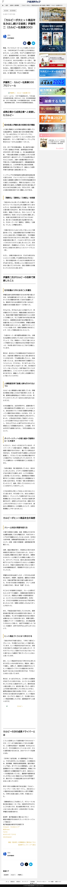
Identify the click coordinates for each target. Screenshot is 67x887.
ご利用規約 (32, 881)
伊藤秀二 (20, 874)
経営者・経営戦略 (10, 10)
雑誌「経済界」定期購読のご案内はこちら (22, 842)
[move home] (2, 5)
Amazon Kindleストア (11, 827)
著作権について (33, 883)
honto (5, 832)
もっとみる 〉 (60, 148)
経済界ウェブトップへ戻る (27, 845)
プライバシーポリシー (42, 881)
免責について (58, 881)
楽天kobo (6, 829)
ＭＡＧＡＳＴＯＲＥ (9, 834)
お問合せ (18, 881)
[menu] (3, 1)
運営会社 (13, 881)
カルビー (13, 874)
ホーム (7, 881)
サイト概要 (50, 881)
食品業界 (6, 874)
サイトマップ (25, 881)
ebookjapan (7, 837)
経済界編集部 (11, 38)
